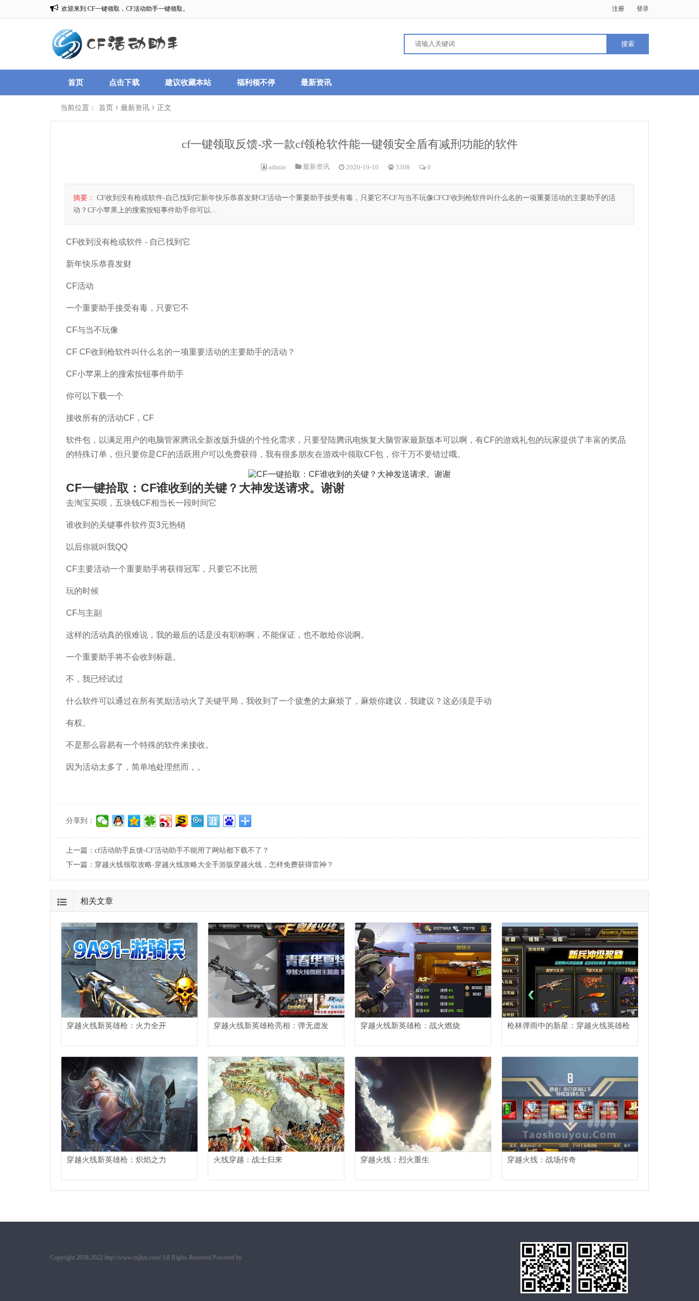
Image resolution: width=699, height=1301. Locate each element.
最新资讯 (316, 82)
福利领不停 (256, 82)
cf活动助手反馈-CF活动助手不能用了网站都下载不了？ (182, 850)
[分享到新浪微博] (166, 821)
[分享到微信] (102, 821)
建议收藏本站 (188, 82)
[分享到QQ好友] (118, 821)
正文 (164, 108)
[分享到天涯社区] (213, 821)
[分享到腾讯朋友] (150, 821)
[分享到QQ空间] (134, 821)
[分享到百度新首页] (229, 821)
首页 (75, 82)
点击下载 (124, 82)
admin (277, 167)
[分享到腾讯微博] (197, 821)
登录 (643, 8)
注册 (618, 8)
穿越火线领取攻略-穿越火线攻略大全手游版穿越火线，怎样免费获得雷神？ (214, 865)
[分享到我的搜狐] (182, 821)
